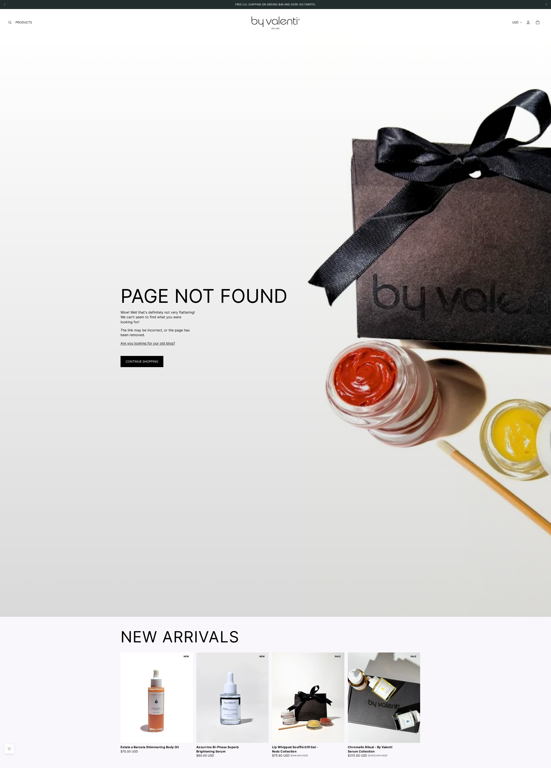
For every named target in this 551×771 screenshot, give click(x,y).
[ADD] (262, 736)
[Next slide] (425, 705)
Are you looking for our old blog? (148, 343)
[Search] (10, 22)
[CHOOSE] (186, 736)
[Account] (528, 22)
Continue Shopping (142, 361)
